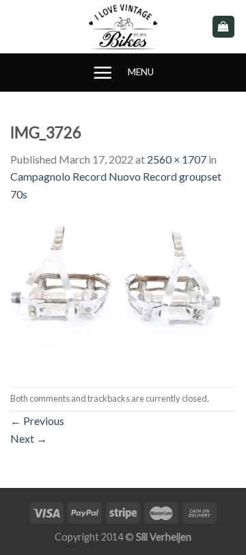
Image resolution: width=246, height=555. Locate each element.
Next (28, 438)
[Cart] (224, 27)
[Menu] (102, 72)
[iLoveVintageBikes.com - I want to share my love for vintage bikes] (123, 26)
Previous (37, 420)
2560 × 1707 (176, 159)
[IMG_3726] (123, 293)
